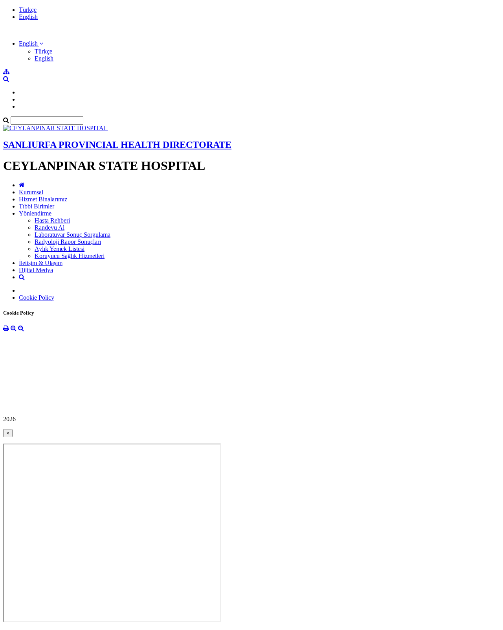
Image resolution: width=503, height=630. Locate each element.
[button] (31, 43)
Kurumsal (31, 192)
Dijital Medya (36, 270)
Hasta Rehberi (52, 220)
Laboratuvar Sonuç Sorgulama (72, 234)
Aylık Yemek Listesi (59, 248)
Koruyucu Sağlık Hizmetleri (70, 255)
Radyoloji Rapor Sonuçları (68, 241)
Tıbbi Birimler (36, 206)
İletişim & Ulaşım (40, 263)
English (28, 16)
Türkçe (28, 9)
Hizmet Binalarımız (43, 199)
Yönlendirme (35, 213)
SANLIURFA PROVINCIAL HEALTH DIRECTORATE (117, 145)
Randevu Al (49, 227)
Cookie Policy (36, 297)
